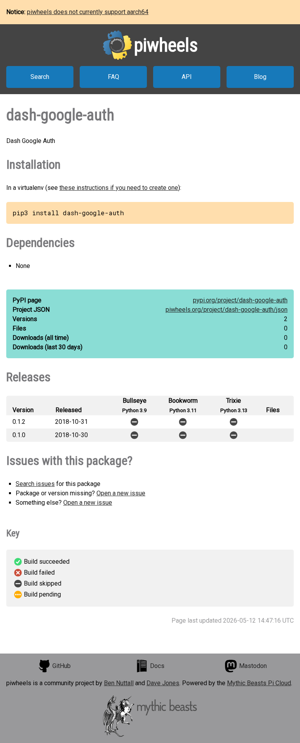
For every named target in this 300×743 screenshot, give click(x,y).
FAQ (113, 76)
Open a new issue (120, 493)
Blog (260, 76)
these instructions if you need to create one (118, 187)
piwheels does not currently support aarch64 (87, 12)
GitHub (61, 666)
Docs (157, 666)
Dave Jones (162, 683)
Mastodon (253, 666)
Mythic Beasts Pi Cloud (259, 683)
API (187, 76)
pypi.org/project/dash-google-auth (240, 300)
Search (39, 76)
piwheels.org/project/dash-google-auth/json (227, 309)
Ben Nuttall (119, 683)
